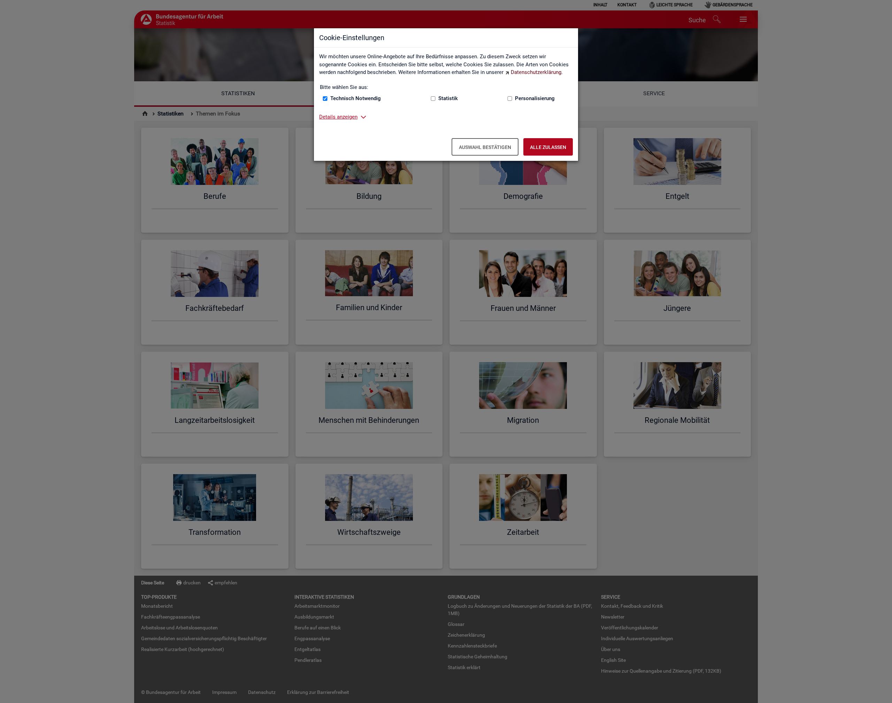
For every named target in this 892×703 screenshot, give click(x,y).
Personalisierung (535, 98)
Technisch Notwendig (355, 98)
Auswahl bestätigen (485, 147)
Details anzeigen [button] (338, 117)
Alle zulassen (548, 147)
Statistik (448, 98)
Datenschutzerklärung (536, 72)
